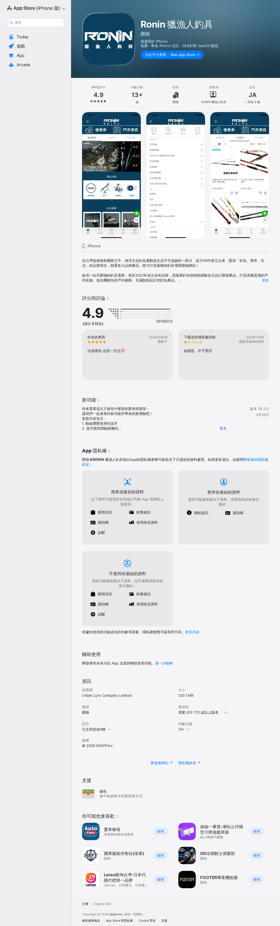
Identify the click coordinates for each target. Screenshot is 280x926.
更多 (265, 280)
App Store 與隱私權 (119, 920)
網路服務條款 (91, 920)
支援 (164, 920)
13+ (181, 729)
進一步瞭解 (164, 663)
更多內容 (192, 632)
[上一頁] (76, 95)
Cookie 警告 (147, 920)
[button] (35, 37)
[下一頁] (274, 95)
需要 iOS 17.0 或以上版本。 (200, 712)
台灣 (85, 904)
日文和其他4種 (94, 729)
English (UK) (102, 904)
